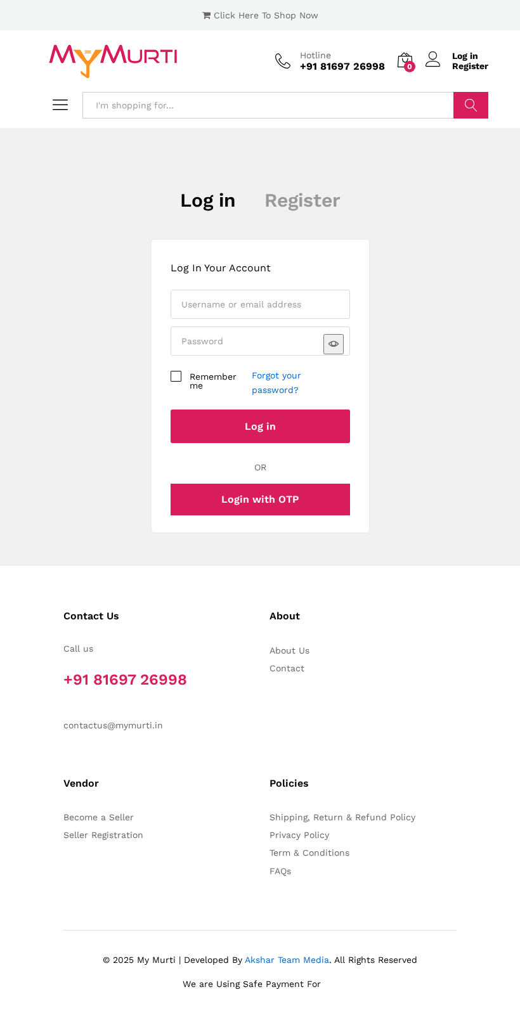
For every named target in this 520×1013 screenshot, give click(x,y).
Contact (287, 668)
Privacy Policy (299, 835)
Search (470, 105)
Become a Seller (98, 817)
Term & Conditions (309, 853)
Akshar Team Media (287, 960)
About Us (289, 650)
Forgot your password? (276, 382)
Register (470, 66)
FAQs (280, 871)
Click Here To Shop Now (266, 15)
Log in (465, 56)
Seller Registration (103, 835)
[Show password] (333, 344)
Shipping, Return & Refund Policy (342, 817)
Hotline (315, 55)
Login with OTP (260, 499)
